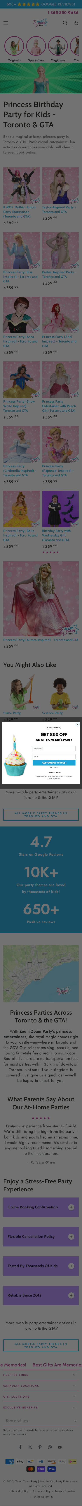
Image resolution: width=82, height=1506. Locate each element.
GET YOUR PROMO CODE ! (54, 762)
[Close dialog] (77, 724)
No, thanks (54, 767)
